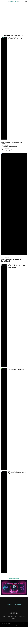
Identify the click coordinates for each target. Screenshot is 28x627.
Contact (16, 616)
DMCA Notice (14, 618)
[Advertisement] (14, 19)
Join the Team (10, 616)
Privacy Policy (22, 616)
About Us (5, 616)
